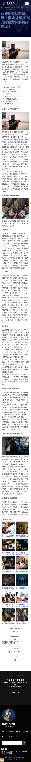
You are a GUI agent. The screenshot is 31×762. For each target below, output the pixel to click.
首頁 (2, 7)
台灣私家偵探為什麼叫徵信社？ (12, 100)
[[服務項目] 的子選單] (21, 731)
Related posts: (10, 103)
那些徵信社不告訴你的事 (10, 644)
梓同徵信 (5, 502)
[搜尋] (24, 743)
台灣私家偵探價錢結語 (9, 102)
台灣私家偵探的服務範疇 (10, 91)
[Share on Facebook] (13, 660)
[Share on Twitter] (15, 660)
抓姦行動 (8, 95)
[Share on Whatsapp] (18, 660)
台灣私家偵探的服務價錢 (10, 98)
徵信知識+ (7, 7)
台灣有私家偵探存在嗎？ (10, 90)
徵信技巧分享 (13, 642)
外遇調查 (8, 93)
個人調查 (8, 96)
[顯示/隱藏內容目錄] (18, 87)
